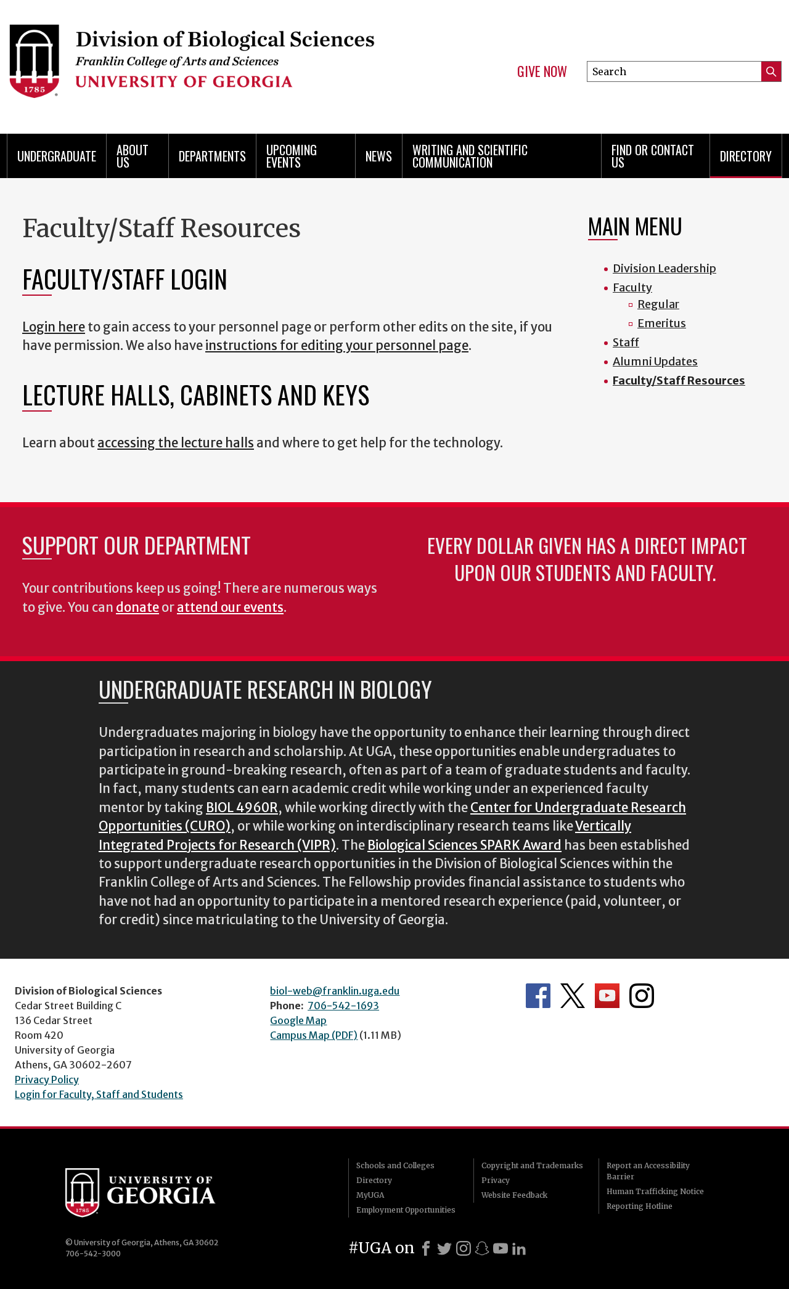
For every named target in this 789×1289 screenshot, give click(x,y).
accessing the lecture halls (175, 443)
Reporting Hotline (639, 1206)
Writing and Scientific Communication (470, 155)
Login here (53, 327)
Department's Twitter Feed (572, 995)
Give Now (542, 71)
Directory (746, 156)
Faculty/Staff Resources (679, 380)
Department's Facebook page (538, 995)
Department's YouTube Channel (607, 995)
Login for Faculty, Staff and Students (99, 1094)
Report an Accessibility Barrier (648, 1171)
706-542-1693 (343, 1005)
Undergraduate (56, 156)
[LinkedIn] (519, 1248)
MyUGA (370, 1195)
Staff (626, 342)
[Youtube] (500, 1248)
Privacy (495, 1180)
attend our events (230, 608)
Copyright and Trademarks (532, 1165)
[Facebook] (426, 1248)
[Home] (191, 61)
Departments (212, 156)
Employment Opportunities (406, 1209)
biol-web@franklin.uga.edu (334, 991)
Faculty (632, 287)
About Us (133, 155)
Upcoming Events (291, 155)
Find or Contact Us (652, 155)
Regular (658, 304)
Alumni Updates (655, 361)
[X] (444, 1248)
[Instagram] (463, 1248)
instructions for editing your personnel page (336, 346)
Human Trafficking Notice (655, 1191)
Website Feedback (514, 1195)
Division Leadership (664, 268)
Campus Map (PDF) (314, 1035)
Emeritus (661, 323)
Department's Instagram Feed (641, 995)
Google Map (298, 1020)
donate (137, 608)
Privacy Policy (47, 1079)
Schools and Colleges (395, 1165)
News (379, 156)
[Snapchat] (482, 1248)
